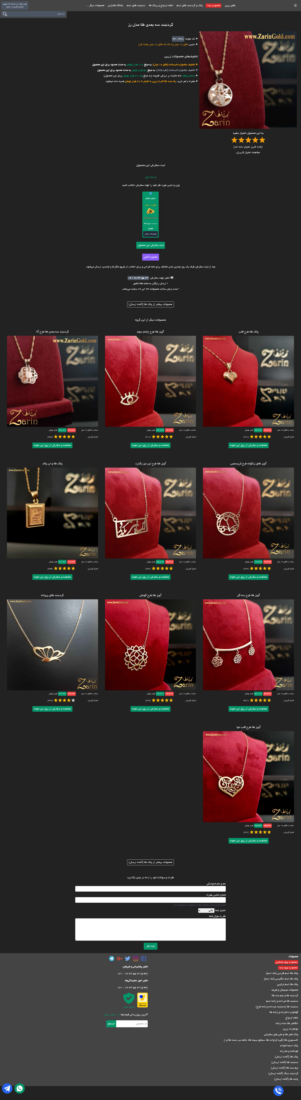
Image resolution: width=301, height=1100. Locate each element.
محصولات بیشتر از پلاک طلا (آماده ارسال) (150, 304)
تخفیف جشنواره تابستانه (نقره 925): (175, 70)
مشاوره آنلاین (151, 257)
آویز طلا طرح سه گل (248, 595)
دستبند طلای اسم (135, 5)
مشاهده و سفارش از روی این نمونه (248, 445)
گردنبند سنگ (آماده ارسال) (283, 1073)
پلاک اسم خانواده (289, 1045)
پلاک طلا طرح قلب (248, 331)
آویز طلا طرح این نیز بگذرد (150, 463)
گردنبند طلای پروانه (52, 595)
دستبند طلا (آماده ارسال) (284, 1062)
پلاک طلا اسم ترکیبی (287, 984)
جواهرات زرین (290, 1029)
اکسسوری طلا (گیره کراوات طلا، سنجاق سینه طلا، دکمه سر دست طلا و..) (261, 1040)
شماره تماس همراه (216, 895)
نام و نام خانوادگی (216, 884)
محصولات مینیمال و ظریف (284, 990)
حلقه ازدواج (291, 1017)
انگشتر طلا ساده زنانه (287, 1023)
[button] (150, 215)
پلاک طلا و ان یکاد (52, 463)
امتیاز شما (220, 910)
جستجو (111, 1023)
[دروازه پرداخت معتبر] (142, 1000)
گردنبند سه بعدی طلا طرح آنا (52, 331)
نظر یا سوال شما (217, 916)
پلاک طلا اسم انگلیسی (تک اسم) (281, 979)
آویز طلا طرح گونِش (150, 595)
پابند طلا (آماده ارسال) (286, 1079)
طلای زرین (229, 5)
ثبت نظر (150, 946)
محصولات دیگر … (95, 5)
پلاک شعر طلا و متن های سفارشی (281, 1034)
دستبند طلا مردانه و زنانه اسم (282, 1001)
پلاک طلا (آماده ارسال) (286, 1056)
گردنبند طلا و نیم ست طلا (285, 995)
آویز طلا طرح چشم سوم (150, 331)
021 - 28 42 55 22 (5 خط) (133, 973)
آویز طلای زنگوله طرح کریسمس (248, 463)
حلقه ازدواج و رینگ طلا (160, 5)
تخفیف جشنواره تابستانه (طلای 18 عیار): (173, 64)
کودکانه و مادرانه (289, 1051)
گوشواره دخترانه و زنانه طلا (283, 1012)
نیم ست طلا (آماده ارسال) (284, 1068)
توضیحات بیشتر (150, 234)
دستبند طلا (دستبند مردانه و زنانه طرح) (277, 1006)
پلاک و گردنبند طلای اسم (189, 5)
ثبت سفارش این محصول (151, 245)
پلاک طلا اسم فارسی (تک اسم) (282, 973)
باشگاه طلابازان (115, 5)
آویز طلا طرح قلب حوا (248, 727)
